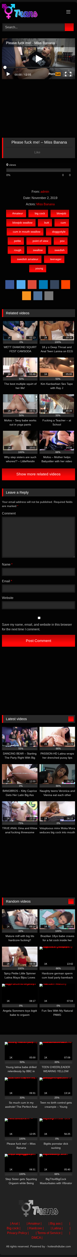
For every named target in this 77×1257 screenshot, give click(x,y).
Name (7, 564)
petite (17, 240)
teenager (55, 259)
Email (7, 581)
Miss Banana (45, 204)
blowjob (61, 213)
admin (44, 191)
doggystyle (59, 231)
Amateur (17, 213)
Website (7, 598)
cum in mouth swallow (26, 231)
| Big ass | (55, 1223)
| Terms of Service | (49, 1233)
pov (62, 240)
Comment (9, 513)
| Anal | (15, 1223)
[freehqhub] (31, 12)
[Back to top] (65, 1245)
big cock (40, 213)
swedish (59, 250)
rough (17, 250)
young (39, 268)
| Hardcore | (35, 1228)
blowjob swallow (22, 222)
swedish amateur (27, 259)
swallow (38, 250)
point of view (40, 240)
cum (63, 222)
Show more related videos (38, 474)
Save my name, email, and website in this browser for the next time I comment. (37, 627)
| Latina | (57, 1228)
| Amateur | (34, 1223)
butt (46, 222)
